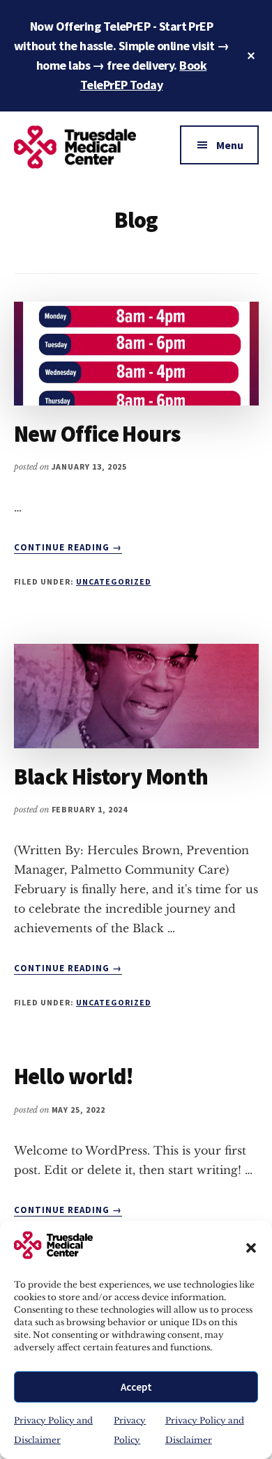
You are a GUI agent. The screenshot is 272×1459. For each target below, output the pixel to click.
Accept (136, 1387)
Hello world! (74, 1076)
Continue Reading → (68, 547)
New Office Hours (97, 434)
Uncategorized (113, 581)
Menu (229, 145)
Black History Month (111, 777)
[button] (251, 1248)
